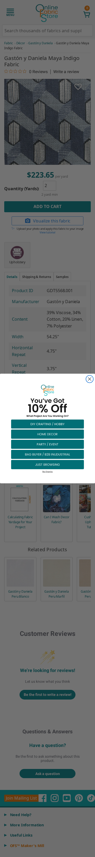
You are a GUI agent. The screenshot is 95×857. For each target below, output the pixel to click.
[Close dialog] (89, 379)
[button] (47, 423)
